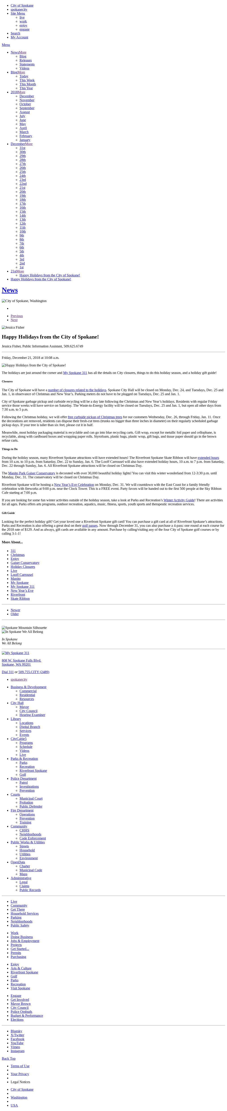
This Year (26, 88)
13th (23, 219)
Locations (26, 723)
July (22, 116)
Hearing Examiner (32, 715)
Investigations (29, 786)
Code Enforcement (33, 838)
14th (23, 215)
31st (22, 148)
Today (24, 76)
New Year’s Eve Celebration (74, 485)
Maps (23, 874)
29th (23, 156)
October (25, 104)
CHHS (24, 830)
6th (22, 247)
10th (23, 231)
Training (25, 822)
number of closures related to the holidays (77, 390)
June (23, 120)
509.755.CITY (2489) (33, 672)
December (27, 96)
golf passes (90, 525)
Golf (23, 774)
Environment (29, 858)
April (23, 128)
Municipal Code (31, 870)
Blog (23, 56)
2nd (22, 263)
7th (22, 243)
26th (23, 168)
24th (23, 176)
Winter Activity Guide (179, 500)
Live (23, 755)
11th (22, 227)
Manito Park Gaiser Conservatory (31, 473)
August (25, 112)
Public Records (30, 890)
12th (23, 223)
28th (23, 160)
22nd (23, 184)
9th (22, 235)
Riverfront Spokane (33, 770)
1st (21, 267)
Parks (23, 762)
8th (22, 239)
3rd (22, 259)
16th (23, 207)
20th (23, 191)
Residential (27, 695)
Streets (24, 846)
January (25, 140)
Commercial (28, 691)
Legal (23, 882)
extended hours (208, 458)
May (23, 124)
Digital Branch (30, 727)
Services (25, 731)
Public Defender (31, 806)
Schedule (26, 747)
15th (23, 211)
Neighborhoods (30, 834)
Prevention (27, 790)
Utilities (25, 854)
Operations (27, 814)
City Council (28, 711)
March (24, 132)
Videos (24, 68)
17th (23, 203)
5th (22, 251)
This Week (27, 80)
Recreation (27, 766)
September (27, 108)
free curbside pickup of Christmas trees (95, 417)
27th (23, 164)
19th (23, 195)
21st (22, 188)
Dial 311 (8, 672)
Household (27, 850)
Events (24, 735)
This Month (28, 84)
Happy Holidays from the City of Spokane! (50, 275)
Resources (27, 699)
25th (23, 172)
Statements (27, 64)
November (27, 100)
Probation (26, 802)
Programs (26, 743)
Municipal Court (31, 798)
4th (22, 255)
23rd (23, 180)
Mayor (24, 707)
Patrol (24, 782)
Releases (26, 60)
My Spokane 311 (75, 373)
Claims (24, 886)
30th (23, 152)
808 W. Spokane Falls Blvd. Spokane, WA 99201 (21, 662)
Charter (25, 866)
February (26, 136)
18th (23, 199)
